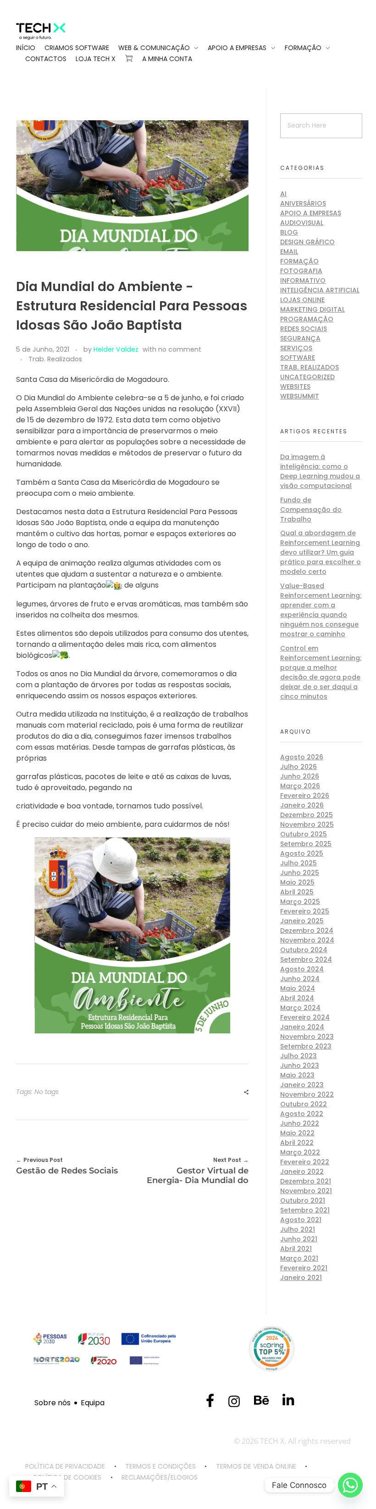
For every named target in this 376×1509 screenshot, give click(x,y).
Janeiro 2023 (302, 1084)
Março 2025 (300, 901)
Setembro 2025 (306, 843)
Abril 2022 (297, 1142)
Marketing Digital (312, 309)
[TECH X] (53, 31)
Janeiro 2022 (302, 1171)
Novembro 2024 (307, 940)
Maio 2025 (297, 882)
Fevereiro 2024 (305, 1017)
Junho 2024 (300, 978)
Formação (299, 261)
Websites (295, 386)
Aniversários (303, 203)
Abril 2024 (297, 998)
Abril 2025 (297, 892)
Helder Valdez (116, 349)
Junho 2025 (299, 872)
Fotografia (301, 270)
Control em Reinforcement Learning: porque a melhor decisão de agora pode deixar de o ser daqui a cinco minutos (320, 672)
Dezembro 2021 (305, 1181)
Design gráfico (307, 242)
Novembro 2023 (307, 1036)
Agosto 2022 (301, 1113)
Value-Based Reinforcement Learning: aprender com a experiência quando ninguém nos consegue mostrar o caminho (320, 610)
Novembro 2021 (306, 1190)
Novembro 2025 (307, 824)
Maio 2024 (297, 988)
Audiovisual (301, 222)
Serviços (296, 348)
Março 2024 (300, 1007)
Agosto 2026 (301, 757)
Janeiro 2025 (302, 921)
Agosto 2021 (300, 1219)
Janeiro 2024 (302, 1027)
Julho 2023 (298, 1055)
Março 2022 (300, 1152)
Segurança (300, 338)
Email (289, 251)
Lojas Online (302, 299)
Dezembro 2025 (306, 814)
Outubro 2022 (303, 1104)
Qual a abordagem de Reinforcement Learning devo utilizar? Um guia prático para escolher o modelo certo (320, 552)
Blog (289, 232)
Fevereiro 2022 (304, 1162)
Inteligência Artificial (319, 290)
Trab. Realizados (55, 359)
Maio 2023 (297, 1075)
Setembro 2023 (306, 1046)
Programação (306, 319)
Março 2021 (299, 1258)
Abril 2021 (296, 1248)
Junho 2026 (299, 776)
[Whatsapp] (350, 1485)
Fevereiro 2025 (304, 911)
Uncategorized (307, 376)
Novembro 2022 (307, 1094)
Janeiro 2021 (301, 1277)
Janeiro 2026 (302, 805)
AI (283, 193)
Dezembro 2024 (306, 930)
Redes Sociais (303, 328)
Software (297, 357)
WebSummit (299, 396)
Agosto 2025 (301, 853)
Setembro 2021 (305, 1210)
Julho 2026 (298, 766)
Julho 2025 (298, 863)
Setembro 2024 (306, 959)
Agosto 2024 (302, 969)
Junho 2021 (298, 1239)
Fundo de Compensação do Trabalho (311, 509)
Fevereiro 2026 (304, 795)
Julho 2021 (297, 1229)
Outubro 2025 (303, 834)
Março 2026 (300, 786)
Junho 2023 (299, 1065)
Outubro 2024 (303, 949)
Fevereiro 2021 (303, 1268)
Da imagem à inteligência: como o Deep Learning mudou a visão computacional (320, 471)
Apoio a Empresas (310, 213)
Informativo (303, 280)
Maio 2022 (297, 1133)
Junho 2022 (299, 1123)
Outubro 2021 (302, 1200)
